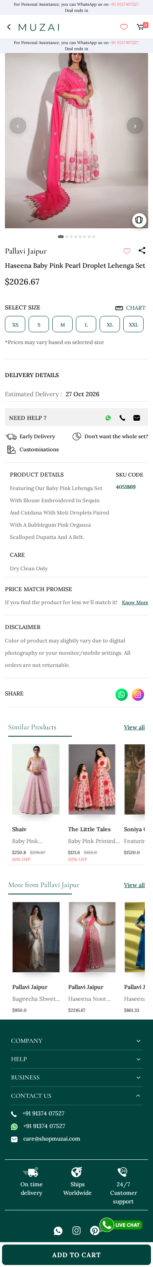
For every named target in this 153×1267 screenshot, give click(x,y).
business (25, 1077)
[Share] (141, 251)
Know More (135, 602)
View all (134, 727)
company (26, 1041)
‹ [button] (18, 125)
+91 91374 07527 (43, 1113)
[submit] (126, 251)
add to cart (76, 1255)
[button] (61, 236)
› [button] (135, 125)
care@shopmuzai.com (51, 1138)
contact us (31, 1096)
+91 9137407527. (124, 4)
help (19, 1059)
